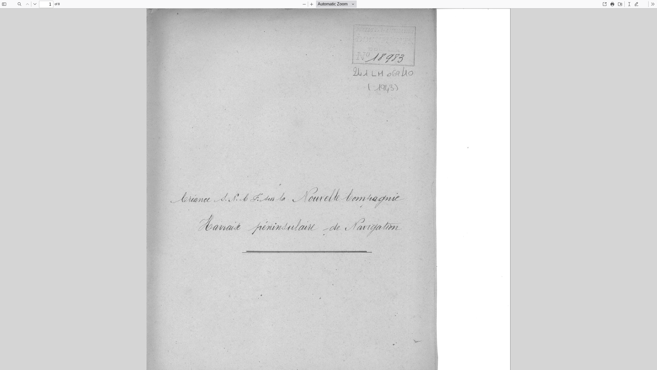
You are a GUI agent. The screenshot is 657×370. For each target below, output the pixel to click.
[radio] (629, 4)
